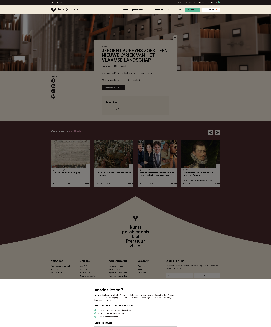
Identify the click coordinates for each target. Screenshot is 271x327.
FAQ (185, 2)
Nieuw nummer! (56, 2)
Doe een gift (210, 10)
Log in (96, 295)
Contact (192, 2)
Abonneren (192, 10)
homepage (110, 300)
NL (179, 2)
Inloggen (210, 2)
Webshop (200, 2)
